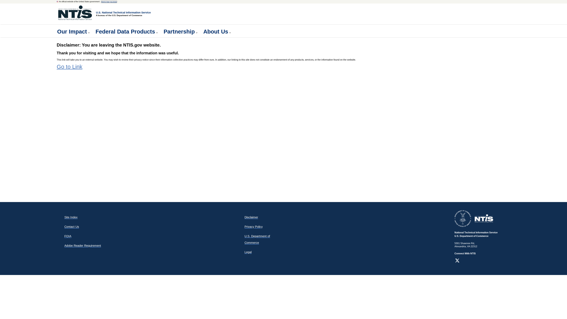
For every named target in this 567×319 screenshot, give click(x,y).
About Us (215, 31)
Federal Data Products (125, 31)
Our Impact (72, 31)
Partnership (179, 31)
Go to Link (69, 67)
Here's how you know (109, 2)
